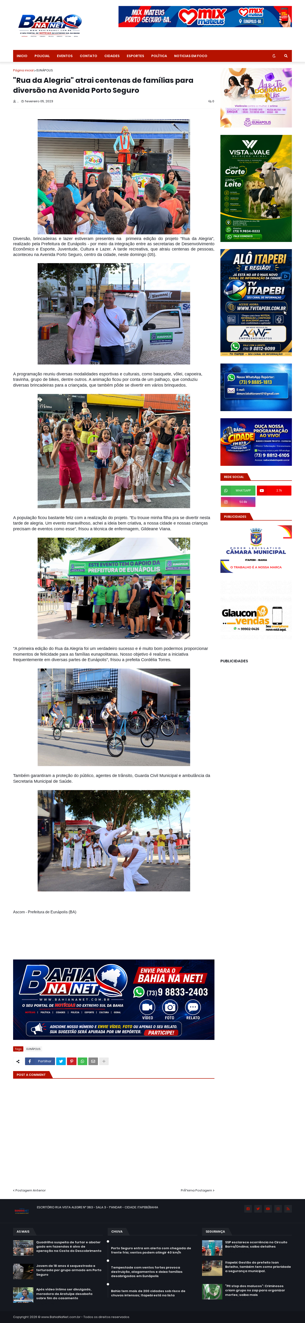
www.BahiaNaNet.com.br (61, 1317)
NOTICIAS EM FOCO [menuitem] (190, 56)
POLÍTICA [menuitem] (159, 56)
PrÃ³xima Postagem (196, 1190)
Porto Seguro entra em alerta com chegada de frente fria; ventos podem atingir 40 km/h (151, 1250)
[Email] (93, 1061)
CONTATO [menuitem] (88, 56)
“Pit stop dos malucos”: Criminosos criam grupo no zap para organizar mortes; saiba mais (255, 1290)
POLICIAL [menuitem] (42, 56)
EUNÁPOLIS (44, 70)
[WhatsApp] (82, 1061)
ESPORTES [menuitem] (135, 56)
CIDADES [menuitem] (112, 56)
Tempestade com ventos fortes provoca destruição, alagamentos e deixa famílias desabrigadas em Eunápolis (147, 1271)
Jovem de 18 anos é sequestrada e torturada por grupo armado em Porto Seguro (69, 1270)
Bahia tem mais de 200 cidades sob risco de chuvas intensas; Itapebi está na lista (148, 1293)
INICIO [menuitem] (22, 56)
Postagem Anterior (30, 1190)
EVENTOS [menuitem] (65, 56)
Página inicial (23, 70)
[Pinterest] (71, 1061)
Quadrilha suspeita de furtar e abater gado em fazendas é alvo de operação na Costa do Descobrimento (69, 1246)
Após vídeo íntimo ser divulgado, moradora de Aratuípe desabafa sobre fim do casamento (64, 1293)
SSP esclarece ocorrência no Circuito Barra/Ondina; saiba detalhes (256, 1244)
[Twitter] (61, 1061)
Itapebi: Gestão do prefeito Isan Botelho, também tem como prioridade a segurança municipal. (258, 1266)
